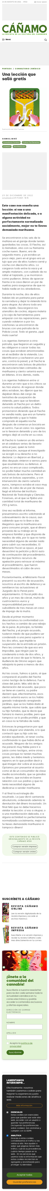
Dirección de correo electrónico (18, 1011)
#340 (25, 2)
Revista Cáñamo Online (24, 907)
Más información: (24, 1105)
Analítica (16, 1135)
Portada (7, 69)
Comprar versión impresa (24, 846)
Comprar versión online (24, 852)
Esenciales (16, 1112)
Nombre (11, 1023)
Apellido (11, 1033)
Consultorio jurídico (27, 69)
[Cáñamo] (24, 30)
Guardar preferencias (24, 1182)
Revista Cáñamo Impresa (24, 929)
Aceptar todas (24, 1175)
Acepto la (21, 1044)
